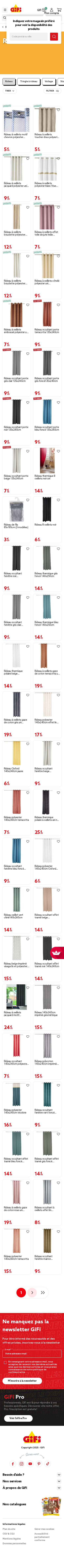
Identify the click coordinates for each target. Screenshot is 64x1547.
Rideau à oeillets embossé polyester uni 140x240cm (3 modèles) (16, 331)
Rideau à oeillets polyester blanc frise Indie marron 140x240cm (45, 184)
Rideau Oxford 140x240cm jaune (13, 770)
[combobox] (10, 91)
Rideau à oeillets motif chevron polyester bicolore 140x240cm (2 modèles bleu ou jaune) (16, 136)
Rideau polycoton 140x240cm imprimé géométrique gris (46, 1062)
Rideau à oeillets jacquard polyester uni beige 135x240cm (15, 184)
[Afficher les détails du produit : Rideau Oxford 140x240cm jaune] (17, 753)
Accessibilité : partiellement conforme (42, 1537)
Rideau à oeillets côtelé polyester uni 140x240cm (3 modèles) (47, 282)
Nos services (12, 1481)
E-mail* (8, 1350)
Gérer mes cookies (44, 1529)
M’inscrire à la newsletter (22, 1380)
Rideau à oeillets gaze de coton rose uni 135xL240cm (15, 1209)
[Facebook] (13, 1463)
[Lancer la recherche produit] (4, 17)
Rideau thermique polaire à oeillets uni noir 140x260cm (47, 818)
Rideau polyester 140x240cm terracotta (16, 818)
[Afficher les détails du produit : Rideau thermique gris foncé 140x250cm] (47, 558)
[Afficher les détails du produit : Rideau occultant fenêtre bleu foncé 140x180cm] (17, 850)
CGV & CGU (9, 1534)
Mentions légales (12, 1539)
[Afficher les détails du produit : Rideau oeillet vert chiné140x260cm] (17, 899)
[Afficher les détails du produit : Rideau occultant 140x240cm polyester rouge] (17, 1046)
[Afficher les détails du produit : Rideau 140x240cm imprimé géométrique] (47, 997)
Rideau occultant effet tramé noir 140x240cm (47, 965)
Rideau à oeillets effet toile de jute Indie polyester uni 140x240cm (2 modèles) (46, 233)
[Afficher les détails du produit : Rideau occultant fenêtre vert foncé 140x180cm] (47, 1094)
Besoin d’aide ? (13, 1475)
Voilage (49, 81)
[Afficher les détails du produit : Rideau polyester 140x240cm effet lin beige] (47, 704)
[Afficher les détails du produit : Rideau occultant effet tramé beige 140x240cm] (47, 899)
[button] (44, 10)
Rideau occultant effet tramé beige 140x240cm (47, 916)
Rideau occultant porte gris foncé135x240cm (47, 379)
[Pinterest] (39, 1463)
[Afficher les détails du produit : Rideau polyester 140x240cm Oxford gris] (47, 850)
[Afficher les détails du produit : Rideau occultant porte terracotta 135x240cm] (47, 314)
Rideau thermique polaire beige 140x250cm (13, 672)
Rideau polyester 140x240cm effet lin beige (46, 721)
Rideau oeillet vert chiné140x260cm (13, 916)
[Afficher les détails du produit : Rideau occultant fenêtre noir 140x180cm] (17, 558)
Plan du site (9, 1529)
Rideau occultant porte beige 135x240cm (16, 477)
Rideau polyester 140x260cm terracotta (16, 1257)
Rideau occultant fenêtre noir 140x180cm (13, 575)
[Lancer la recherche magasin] (54, 37)
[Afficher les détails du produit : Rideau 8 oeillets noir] (47, 509)
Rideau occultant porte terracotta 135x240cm (47, 331)
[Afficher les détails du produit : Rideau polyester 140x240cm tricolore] (17, 1094)
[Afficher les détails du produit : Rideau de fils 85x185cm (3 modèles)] (17, 509)
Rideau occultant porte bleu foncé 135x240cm (47, 428)
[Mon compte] (51, 10)
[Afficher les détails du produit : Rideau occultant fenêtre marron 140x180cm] (47, 1241)
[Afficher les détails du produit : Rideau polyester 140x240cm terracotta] (17, 802)
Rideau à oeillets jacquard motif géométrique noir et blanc (14, 1014)
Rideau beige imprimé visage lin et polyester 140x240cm (15, 965)
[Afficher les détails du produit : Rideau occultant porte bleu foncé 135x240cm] (47, 412)
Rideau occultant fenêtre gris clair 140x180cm (13, 623)
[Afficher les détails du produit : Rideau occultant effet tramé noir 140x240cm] (47, 948)
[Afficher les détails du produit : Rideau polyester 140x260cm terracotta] (17, 1241)
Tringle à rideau (28, 81)
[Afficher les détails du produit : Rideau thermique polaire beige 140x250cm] (17, 655)
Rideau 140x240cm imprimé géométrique (46, 1014)
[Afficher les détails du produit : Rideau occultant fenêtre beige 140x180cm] (47, 753)
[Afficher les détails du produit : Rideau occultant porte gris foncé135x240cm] (47, 363)
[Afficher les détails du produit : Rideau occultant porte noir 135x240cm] (17, 412)
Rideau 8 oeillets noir (45, 525)
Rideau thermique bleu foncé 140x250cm (46, 623)
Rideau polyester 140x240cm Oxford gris (45, 867)
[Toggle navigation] (5, 9)
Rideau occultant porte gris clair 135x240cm (16, 379)
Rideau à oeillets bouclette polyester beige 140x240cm (14, 233)
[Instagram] (21, 1463)
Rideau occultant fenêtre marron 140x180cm (43, 1257)
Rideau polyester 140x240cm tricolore (15, 1111)
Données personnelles (14, 1543)
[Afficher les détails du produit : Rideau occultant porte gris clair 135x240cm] (17, 363)
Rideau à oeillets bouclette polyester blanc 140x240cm (14, 282)
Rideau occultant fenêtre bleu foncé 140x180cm (14, 867)
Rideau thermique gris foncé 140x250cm (46, 575)
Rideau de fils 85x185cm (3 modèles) (16, 526)
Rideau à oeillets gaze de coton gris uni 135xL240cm (15, 721)
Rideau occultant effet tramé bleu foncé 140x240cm (16, 1160)
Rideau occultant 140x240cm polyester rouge (16, 1062)
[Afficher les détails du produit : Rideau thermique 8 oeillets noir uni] (47, 460)
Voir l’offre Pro (18, 1418)
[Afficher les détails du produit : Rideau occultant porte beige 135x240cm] (17, 460)
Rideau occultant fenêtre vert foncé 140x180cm (44, 1111)
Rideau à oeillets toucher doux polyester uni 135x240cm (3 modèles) (47, 136)
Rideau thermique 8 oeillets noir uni (45, 477)
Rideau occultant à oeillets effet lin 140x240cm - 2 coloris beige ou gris (47, 1209)
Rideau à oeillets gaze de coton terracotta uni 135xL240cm (47, 672)
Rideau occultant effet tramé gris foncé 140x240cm (47, 1160)
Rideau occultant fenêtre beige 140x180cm (43, 770)
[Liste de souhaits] (28, 109)
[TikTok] (47, 1463)
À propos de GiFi (15, 1488)
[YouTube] (30, 1463)
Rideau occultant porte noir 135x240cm (16, 428)
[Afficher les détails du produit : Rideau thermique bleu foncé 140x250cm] (47, 607)
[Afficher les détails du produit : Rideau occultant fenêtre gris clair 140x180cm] (17, 607)
